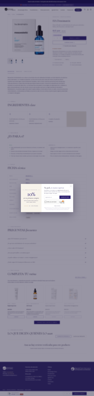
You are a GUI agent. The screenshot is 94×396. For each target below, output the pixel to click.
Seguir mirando (57, 205)
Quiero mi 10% (65, 197)
